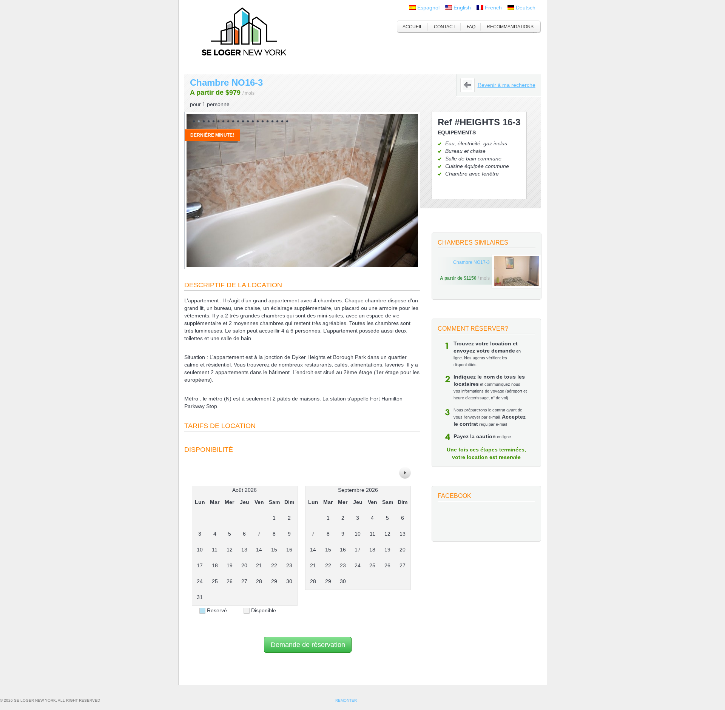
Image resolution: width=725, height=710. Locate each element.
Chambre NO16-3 (226, 82)
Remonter (346, 700)
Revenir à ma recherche (506, 85)
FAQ (471, 26)
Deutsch (525, 8)
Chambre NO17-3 (471, 262)
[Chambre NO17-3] (516, 271)
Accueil (413, 26)
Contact (444, 26)
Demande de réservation (308, 644)
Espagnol (428, 8)
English (462, 8)
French (493, 8)
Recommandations (510, 26)
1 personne (216, 104)
